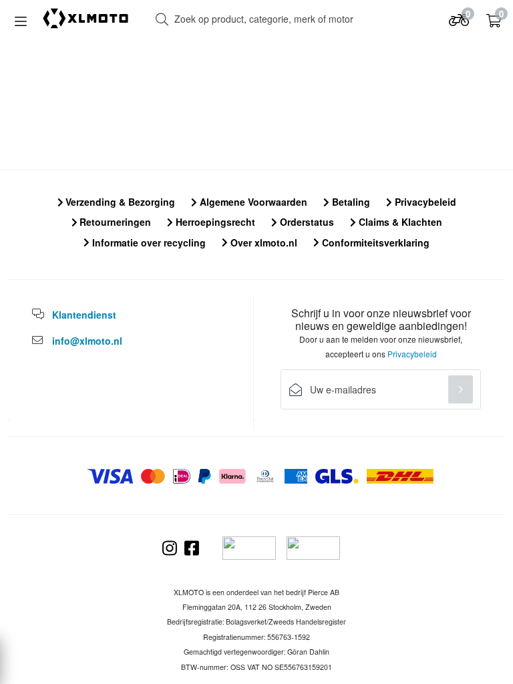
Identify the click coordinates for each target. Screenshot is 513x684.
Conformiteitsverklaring (374, 242)
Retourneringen (114, 221)
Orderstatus (305, 221)
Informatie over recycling (148, 242)
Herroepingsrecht (214, 221)
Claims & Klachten (399, 221)
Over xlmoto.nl (262, 242)
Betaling (349, 201)
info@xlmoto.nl (87, 340)
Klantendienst (84, 314)
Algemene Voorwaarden (252, 201)
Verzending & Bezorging (119, 201)
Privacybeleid (424, 201)
